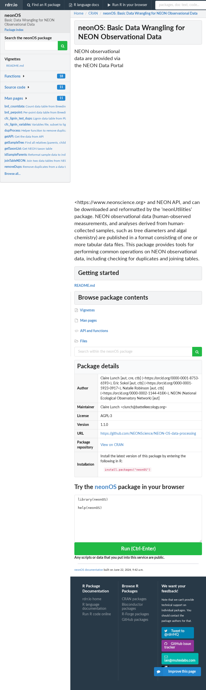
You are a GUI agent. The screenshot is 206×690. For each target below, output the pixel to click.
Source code (15, 87)
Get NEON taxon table (28, 148)
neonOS (106, 487)
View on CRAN (112, 445)
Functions (13, 76)
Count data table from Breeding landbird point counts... (52, 106)
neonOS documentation (88, 570)
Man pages (14, 98)
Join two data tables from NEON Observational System (52, 160)
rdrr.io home (91, 599)
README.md (15, 65)
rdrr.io (11, 5)
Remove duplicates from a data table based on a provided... (53, 166)
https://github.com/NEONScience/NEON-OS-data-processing (148, 433)
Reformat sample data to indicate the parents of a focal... (54, 154)
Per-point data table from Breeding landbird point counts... (53, 112)
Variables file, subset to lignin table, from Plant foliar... (53, 124)
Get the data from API (24, 136)
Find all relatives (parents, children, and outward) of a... (51, 142)
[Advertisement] (165, 123)
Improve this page (182, 671)
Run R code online (96, 614)
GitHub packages (135, 620)
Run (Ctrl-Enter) (138, 548)
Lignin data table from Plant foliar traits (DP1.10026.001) (56, 118)
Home (78, 13)
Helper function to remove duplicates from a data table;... (51, 130)
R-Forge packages (135, 614)
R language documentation (94, 607)
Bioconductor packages (132, 607)
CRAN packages (134, 599)
